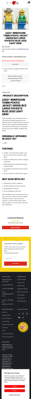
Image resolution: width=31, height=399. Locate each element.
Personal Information (7, 324)
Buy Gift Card (20, 285)
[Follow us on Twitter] (23, 314)
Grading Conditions (22, 289)
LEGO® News (21, 298)
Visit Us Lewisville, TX (8, 337)
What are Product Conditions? (13, 61)
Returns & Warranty (22, 292)
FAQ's (3, 330)
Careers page (20, 295)
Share (3, 86)
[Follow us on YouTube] (19, 318)
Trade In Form (21, 282)
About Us (4, 312)
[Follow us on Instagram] (27, 314)
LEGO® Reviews (21, 301)
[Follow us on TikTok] (23, 318)
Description (6, 92)
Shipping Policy (6, 315)
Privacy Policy (5, 321)
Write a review (15, 227)
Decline (15, 390)
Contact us (5, 327)
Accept (15, 386)
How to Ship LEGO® (7, 333)
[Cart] (28, 3)
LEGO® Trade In (21, 279)
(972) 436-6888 (9, 288)
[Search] (10, 3)
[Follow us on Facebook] (19, 314)
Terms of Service (6, 318)
